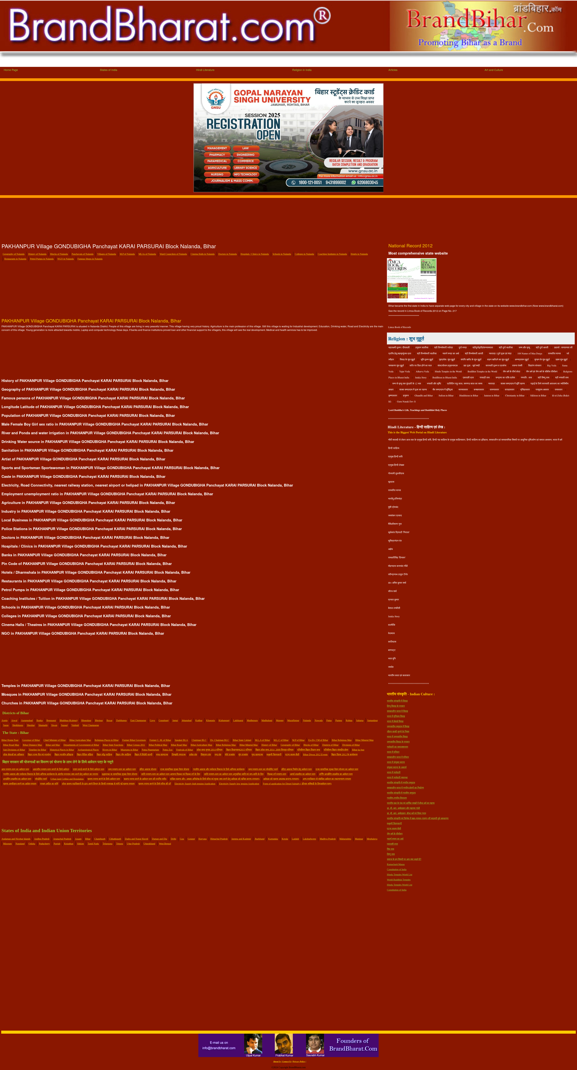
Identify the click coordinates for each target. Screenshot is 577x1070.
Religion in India (301, 70)
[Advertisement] (90, 219)
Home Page (11, 70)
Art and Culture (494, 70)
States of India (108, 70)
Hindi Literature (205, 70)
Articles (392, 70)
